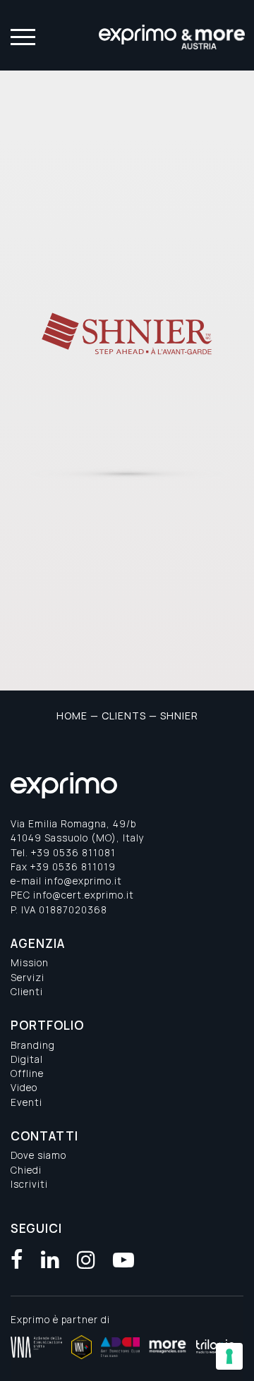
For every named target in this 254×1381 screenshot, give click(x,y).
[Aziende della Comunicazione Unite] (36, 1347)
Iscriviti (29, 1184)
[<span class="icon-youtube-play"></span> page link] (124, 1259)
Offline (27, 1073)
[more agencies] (167, 1347)
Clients (124, 715)
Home (71, 715)
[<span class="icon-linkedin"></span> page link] (50, 1259)
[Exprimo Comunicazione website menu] (21, 35)
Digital (27, 1059)
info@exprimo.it (83, 881)
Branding (33, 1045)
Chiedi (26, 1170)
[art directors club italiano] (120, 1347)
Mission (30, 962)
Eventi (26, 1102)
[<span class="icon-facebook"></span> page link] (17, 1259)
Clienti (27, 991)
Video (24, 1087)
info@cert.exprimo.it (83, 895)
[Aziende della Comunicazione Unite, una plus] (81, 1347)
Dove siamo (38, 1155)
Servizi (27, 977)
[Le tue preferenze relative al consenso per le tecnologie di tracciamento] (229, 1356)
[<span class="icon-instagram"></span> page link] (86, 1259)
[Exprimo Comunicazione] (173, 35)
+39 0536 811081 (73, 852)
